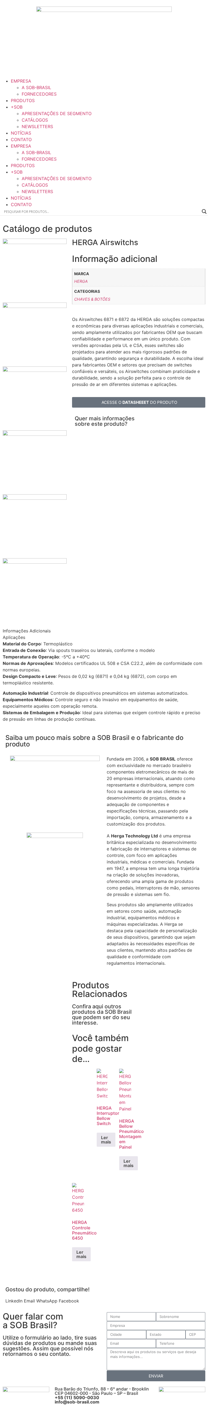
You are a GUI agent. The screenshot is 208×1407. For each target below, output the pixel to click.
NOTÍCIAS (21, 133)
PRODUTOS (23, 100)
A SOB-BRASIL (36, 87)
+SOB (16, 107)
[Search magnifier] (204, 211)
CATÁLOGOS (35, 120)
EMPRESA (21, 81)
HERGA (81, 281)
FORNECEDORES (39, 94)
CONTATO (21, 139)
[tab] (34, 631)
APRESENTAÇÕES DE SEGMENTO (57, 113)
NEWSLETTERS (37, 126)
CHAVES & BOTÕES (92, 299)
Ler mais (106, 1140)
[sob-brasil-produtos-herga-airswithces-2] (35, 370)
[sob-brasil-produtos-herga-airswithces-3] (35, 242)
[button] (13, 1301)
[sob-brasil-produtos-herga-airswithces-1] (35, 306)
